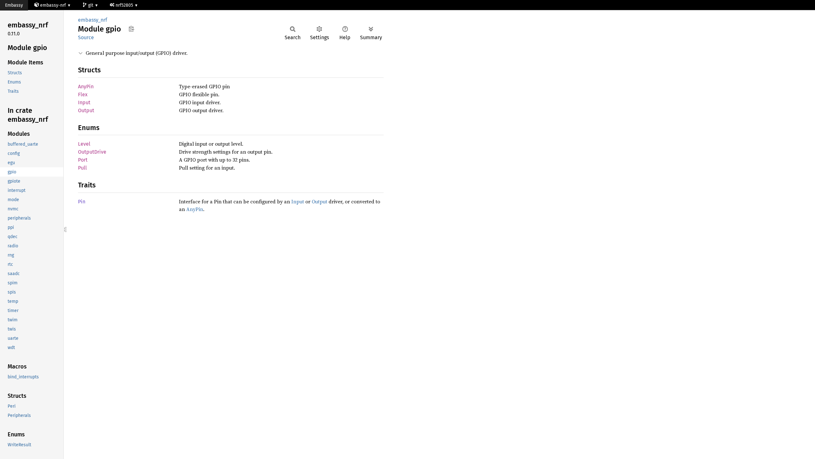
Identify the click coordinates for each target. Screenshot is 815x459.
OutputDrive (92, 152)
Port (83, 160)
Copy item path (131, 28)
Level (84, 144)
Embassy (14, 5)
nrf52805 (125, 5)
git (91, 5)
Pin (81, 202)
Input (84, 102)
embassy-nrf (53, 5)
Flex (83, 94)
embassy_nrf (92, 20)
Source (86, 37)
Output (86, 110)
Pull (82, 168)
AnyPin (86, 87)
